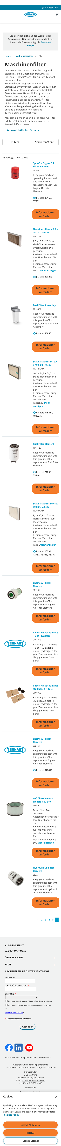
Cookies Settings (30, 1140)
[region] (30, 1119)
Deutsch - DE (51, 7)
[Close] (56, 1096)
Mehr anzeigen (48, 270)
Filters (15, 142)
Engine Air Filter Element (42, 584)
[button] (54, 958)
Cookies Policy (11, 1114)
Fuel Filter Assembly (44, 305)
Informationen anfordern (45, 214)
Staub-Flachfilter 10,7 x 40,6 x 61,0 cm (45, 363)
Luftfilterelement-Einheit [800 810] (43, 800)
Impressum (30, 1087)
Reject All (30, 1132)
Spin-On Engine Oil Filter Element (43, 165)
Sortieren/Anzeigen (47, 142)
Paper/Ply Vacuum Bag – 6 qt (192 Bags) (45, 634)
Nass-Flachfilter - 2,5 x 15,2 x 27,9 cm (45, 231)
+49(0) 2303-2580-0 (15, 951)
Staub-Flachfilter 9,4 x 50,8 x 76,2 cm (45, 505)
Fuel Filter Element (43, 443)
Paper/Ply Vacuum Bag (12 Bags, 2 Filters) (45, 687)
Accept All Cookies (30, 1124)
